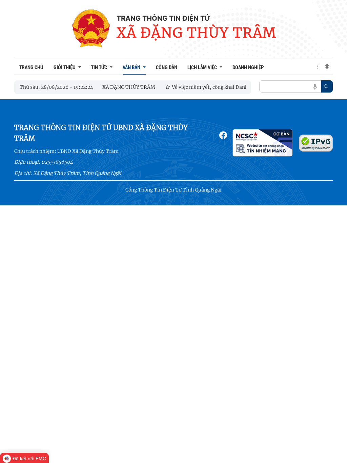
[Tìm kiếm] (326, 86)
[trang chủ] (90, 29)
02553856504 (57, 162)
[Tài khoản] (327, 67)
